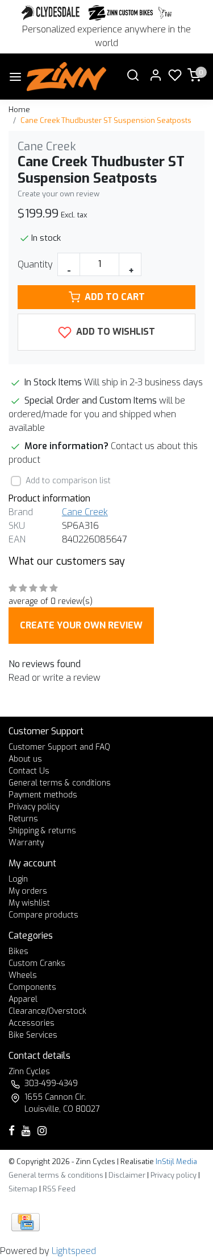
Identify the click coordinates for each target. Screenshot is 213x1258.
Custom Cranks (37, 963)
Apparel (23, 999)
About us (25, 759)
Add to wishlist (114, 332)
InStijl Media (175, 1161)
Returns (23, 818)
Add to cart (115, 297)
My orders (28, 891)
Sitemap (23, 1189)
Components (32, 987)
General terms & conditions (60, 783)
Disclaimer (126, 1175)
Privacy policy (34, 806)
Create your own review (58, 194)
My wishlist (29, 903)
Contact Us (29, 771)
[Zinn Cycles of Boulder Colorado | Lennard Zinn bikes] (67, 76)
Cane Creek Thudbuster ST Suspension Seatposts (105, 120)
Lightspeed (74, 1251)
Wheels (23, 975)
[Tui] (165, 13)
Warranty (26, 842)
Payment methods (43, 795)
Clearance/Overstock (47, 1011)
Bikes (18, 951)
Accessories (32, 1023)
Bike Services (33, 1035)
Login (18, 879)
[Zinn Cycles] (121, 13)
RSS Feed (59, 1189)
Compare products (43, 915)
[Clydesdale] (51, 13)
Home (19, 109)
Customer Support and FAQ (59, 747)
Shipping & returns (42, 830)
